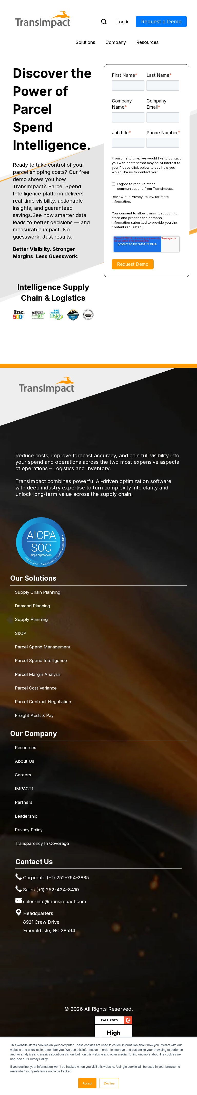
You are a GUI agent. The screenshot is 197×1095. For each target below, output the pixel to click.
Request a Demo (161, 21)
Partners (23, 802)
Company (115, 42)
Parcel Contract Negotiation (43, 701)
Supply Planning (31, 619)
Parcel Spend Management (42, 646)
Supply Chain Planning (37, 592)
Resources (147, 42)
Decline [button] (109, 1083)
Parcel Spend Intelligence (41, 660)
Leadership (26, 816)
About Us (24, 761)
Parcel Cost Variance (36, 688)
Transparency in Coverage (42, 843)
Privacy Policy (29, 829)
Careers (23, 774)
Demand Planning (32, 605)
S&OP (20, 633)
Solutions (85, 42)
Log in (123, 21)
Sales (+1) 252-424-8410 (51, 889)
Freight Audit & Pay (34, 715)
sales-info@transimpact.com (54, 901)
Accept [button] (87, 1083)
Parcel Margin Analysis (38, 674)
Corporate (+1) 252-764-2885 (56, 877)
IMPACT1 (24, 788)
